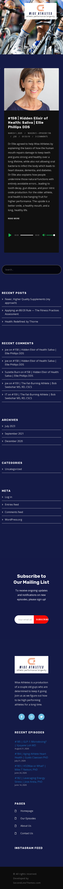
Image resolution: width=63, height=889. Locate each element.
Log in (8, 497)
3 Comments (41, 136)
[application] (31, 235)
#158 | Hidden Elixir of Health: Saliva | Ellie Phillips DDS (28, 122)
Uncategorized (13, 469)
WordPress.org (13, 519)
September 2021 (14, 433)
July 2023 (10, 426)
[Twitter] (41, 717)
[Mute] (44, 235)
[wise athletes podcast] (40, 12)
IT (6, 394)
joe (15, 136)
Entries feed (12, 504)
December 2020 (14, 441)
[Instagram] (31, 717)
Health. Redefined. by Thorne (21, 321)
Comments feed (14, 512)
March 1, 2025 (15, 133)
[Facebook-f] (22, 717)
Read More (14, 218)
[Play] (10, 235)
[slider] (50, 237)
